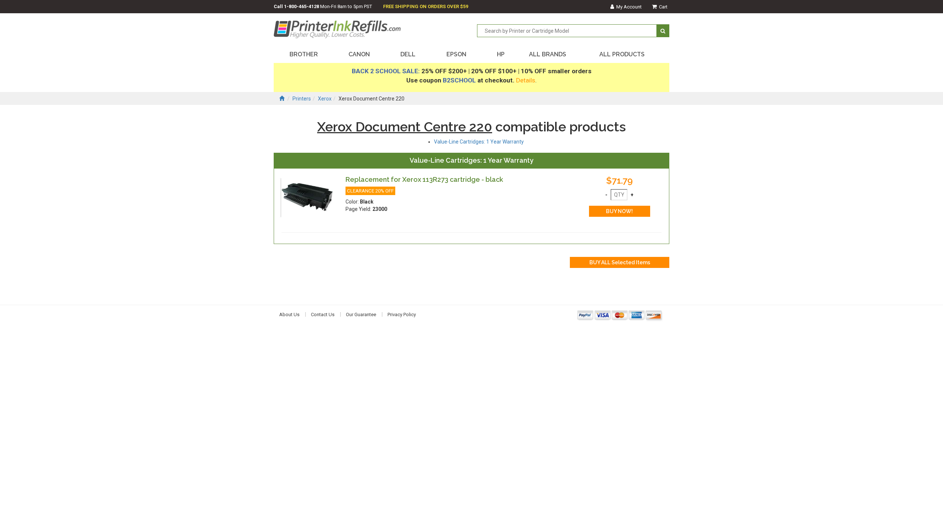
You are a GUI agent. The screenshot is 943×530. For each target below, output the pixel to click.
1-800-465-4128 (301, 6)
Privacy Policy (402, 314)
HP (501, 54)
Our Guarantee (361, 314)
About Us (289, 314)
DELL (408, 54)
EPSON (456, 54)
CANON (359, 54)
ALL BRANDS (547, 54)
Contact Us (322, 314)
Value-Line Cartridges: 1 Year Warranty (479, 142)
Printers (301, 99)
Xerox (325, 99)
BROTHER (304, 54)
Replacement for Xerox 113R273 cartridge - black (424, 179)
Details (525, 80)
